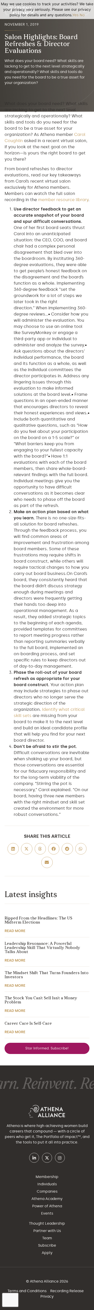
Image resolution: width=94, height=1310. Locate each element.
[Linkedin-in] (34, 1158)
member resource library (63, 199)
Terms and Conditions (27, 1291)
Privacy (47, 1296)
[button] (13, 848)
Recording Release (67, 1291)
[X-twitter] (47, 1158)
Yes (75, 15)
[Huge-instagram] (60, 1158)
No (82, 15)
